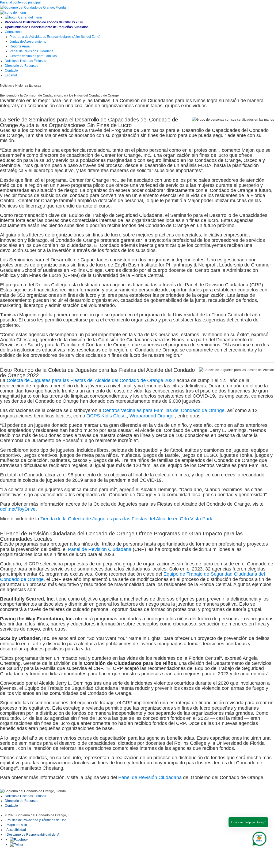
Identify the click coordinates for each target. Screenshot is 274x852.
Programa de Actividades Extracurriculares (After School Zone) (55, 37)
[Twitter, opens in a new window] (16, 844)
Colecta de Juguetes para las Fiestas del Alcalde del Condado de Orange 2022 (91, 380)
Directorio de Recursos (22, 801)
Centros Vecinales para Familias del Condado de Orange (163, 410)
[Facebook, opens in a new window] (19, 839)
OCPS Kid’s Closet (106, 415)
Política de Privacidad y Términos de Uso (36, 820)
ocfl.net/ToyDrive (18, 509)
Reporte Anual (20, 46)
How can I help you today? (248, 822)
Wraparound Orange (151, 415)
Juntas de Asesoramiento (28, 41)
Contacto (11, 805)
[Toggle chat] (258, 838)
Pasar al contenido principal (20, 2)
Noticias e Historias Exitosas (25, 796)
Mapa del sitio (17, 825)
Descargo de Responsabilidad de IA (33, 834)
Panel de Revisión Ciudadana (32, 51)
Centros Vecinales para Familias (33, 56)
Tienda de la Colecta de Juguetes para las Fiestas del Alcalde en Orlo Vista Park (126, 518)
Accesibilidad (16, 830)
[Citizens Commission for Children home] (33, 7)
